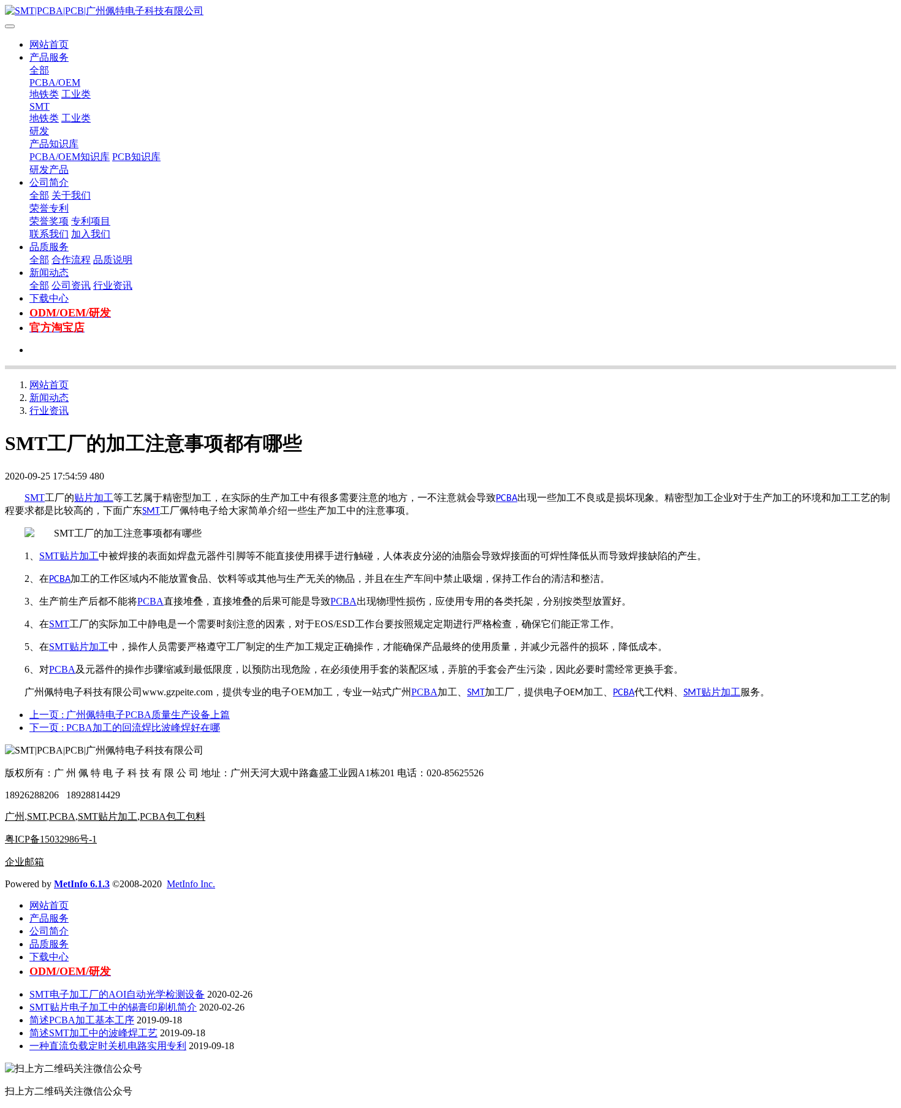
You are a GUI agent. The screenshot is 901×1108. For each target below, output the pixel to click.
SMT (39, 106)
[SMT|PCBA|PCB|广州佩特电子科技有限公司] (450, 11)
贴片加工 (93, 497)
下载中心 (49, 298)
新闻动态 (49, 272)
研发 (39, 131)
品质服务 (49, 247)
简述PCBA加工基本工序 (81, 1020)
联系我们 (49, 234)
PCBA (506, 498)
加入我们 (90, 234)
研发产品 (49, 169)
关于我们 (71, 195)
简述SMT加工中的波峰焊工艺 (93, 1033)
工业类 (76, 94)
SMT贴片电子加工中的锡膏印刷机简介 (113, 1007)
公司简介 (49, 182)
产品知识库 (53, 144)
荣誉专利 (49, 208)
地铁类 (44, 94)
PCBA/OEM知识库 (69, 156)
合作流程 (71, 259)
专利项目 (90, 221)
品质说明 (112, 259)
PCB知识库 (136, 156)
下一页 (124, 727)
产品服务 (49, 57)
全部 (39, 70)
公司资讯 (71, 285)
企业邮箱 (24, 862)
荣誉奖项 (49, 221)
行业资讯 (112, 285)
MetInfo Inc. (191, 884)
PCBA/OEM (54, 82)
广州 (15, 816)
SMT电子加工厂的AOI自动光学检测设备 (117, 994)
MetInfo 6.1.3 (82, 884)
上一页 (129, 714)
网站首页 (49, 44)
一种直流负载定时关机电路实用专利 (107, 1046)
